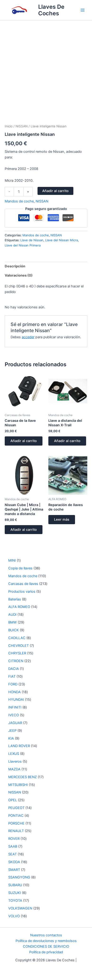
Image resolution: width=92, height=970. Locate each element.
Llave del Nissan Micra (61, 240)
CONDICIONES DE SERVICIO (46, 946)
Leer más (61, 519)
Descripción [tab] (15, 266)
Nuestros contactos (46, 935)
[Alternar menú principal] (82, 10)
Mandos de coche (19, 201)
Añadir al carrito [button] (23, 441)
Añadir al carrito (55, 191)
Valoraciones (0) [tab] (19, 275)
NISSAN (22, 126)
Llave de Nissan (31, 240)
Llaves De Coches (51, 10)
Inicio (9, 126)
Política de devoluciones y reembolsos (46, 941)
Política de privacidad (46, 952)
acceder (28, 337)
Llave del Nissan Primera (23, 245)
